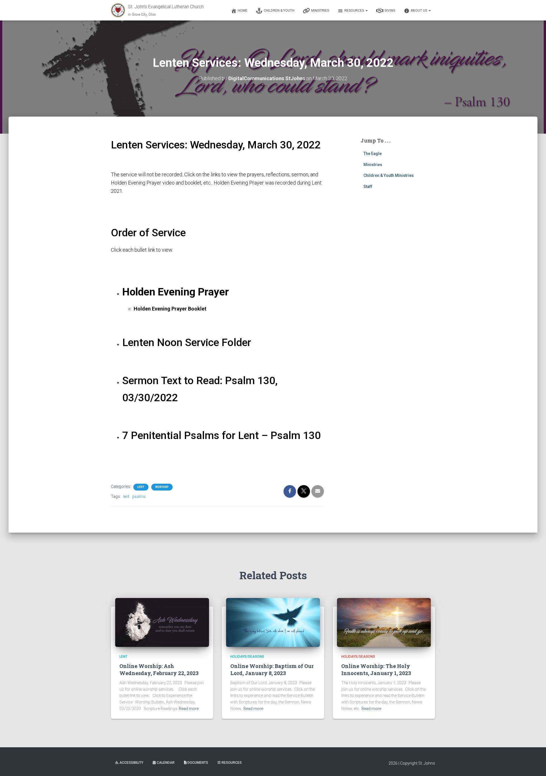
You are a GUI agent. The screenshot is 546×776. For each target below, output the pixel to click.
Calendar (166, 763)
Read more (188, 708)
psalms (139, 496)
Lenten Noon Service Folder (186, 342)
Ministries (320, 11)
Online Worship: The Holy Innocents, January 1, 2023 (376, 669)
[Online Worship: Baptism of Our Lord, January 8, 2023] (273, 622)
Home (242, 11)
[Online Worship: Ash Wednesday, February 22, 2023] (162, 622)
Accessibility (131, 763)
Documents (197, 763)
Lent (140, 487)
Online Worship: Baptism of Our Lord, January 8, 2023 (272, 669)
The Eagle (372, 153)
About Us (419, 11)
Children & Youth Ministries (388, 175)
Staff (367, 186)
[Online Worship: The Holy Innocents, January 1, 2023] (384, 622)
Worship (162, 487)
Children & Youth (279, 11)
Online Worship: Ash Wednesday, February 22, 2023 (158, 669)
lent (126, 496)
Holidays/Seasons (247, 657)
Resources (354, 11)
